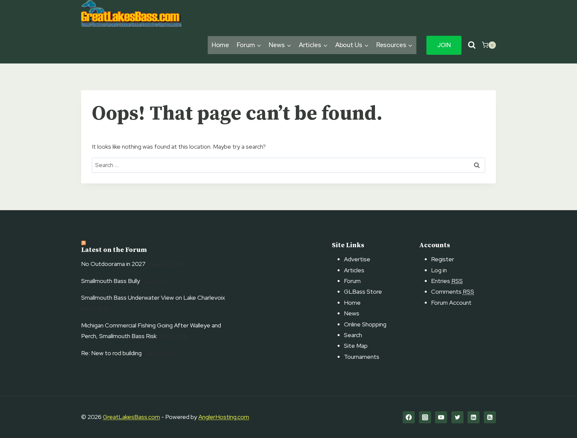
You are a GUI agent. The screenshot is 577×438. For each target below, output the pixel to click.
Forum (352, 281)
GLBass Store (363, 291)
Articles (354, 270)
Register (442, 259)
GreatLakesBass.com (131, 417)
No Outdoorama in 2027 (113, 264)
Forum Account (451, 302)
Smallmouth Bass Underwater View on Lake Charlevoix (153, 297)
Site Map (356, 345)
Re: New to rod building (111, 353)
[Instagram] (425, 417)
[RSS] (490, 417)
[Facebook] (409, 417)
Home (220, 45)
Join (444, 45)
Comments (452, 291)
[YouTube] (441, 417)
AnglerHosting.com (223, 417)
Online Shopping (365, 324)
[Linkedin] (473, 417)
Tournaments (361, 356)
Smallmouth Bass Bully (110, 281)
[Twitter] (457, 417)
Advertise (357, 259)
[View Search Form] (471, 45)
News (351, 313)
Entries (447, 281)
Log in (439, 270)
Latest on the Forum (114, 250)
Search (353, 335)
